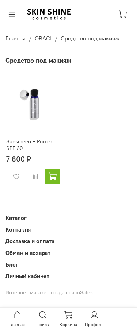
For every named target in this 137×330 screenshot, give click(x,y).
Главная (15, 38)
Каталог (16, 217)
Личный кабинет (27, 276)
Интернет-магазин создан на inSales (49, 292)
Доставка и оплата (29, 241)
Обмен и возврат (27, 252)
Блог (11, 264)
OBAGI (43, 38)
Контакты (18, 229)
